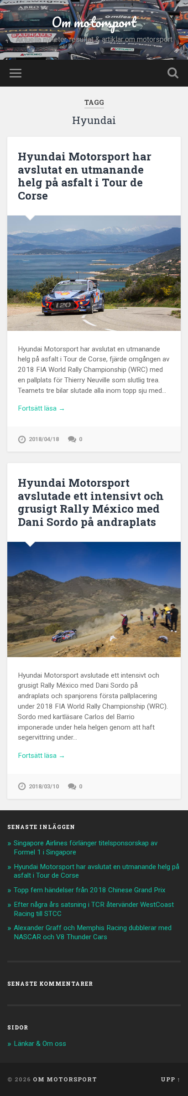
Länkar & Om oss (40, 1043)
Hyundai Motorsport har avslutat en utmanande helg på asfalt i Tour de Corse (84, 176)
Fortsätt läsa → (41, 408)
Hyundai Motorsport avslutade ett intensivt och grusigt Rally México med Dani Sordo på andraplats (91, 502)
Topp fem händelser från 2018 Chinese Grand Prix (90, 890)
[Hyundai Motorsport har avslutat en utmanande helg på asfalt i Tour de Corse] (93, 273)
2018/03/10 (44, 786)
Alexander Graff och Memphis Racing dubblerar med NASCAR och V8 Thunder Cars (93, 932)
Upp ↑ (171, 1079)
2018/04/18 (44, 439)
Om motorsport (94, 22)
